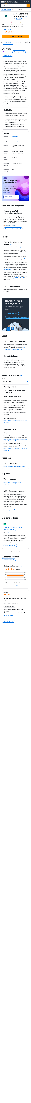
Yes (13, 169)
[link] (21, 9)
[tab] (8, 42)
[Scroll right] (29, 42)
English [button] (25, 1)
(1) (13, 32)
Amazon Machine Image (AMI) (18, 145)
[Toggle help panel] (28, 9)
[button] (26, 16)
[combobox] (14, 5)
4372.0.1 (14, 157)
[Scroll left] (1, 42)
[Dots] (11, 551)
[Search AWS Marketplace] (28, 5)
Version (4, 378)
